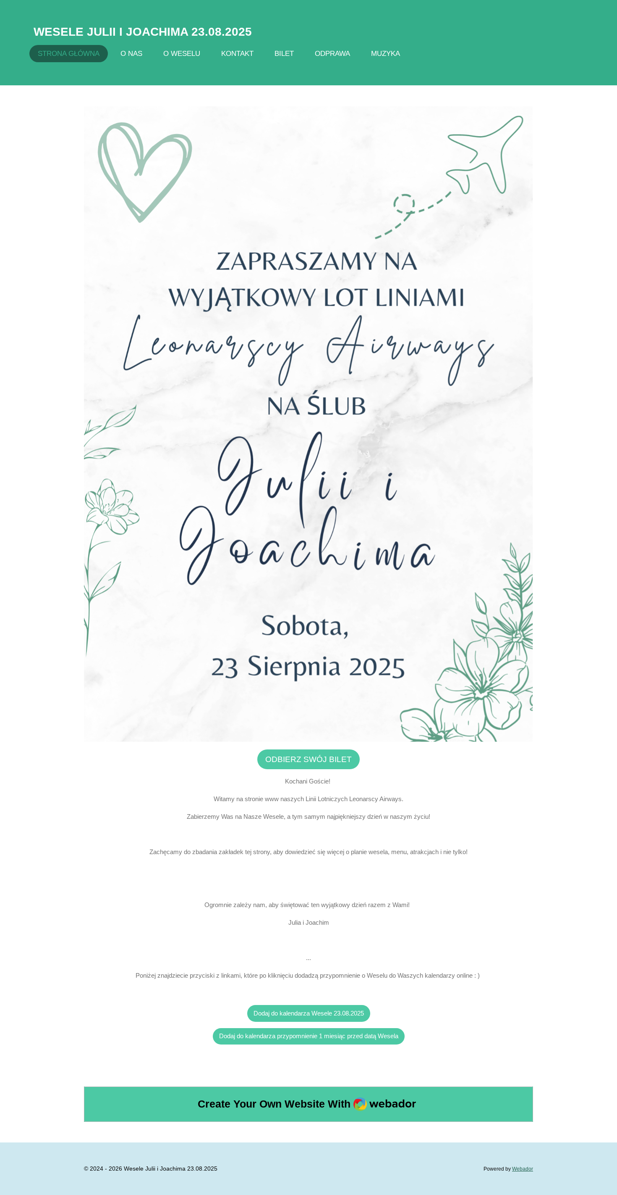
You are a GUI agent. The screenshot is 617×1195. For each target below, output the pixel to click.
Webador (522, 1168)
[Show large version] (308, 424)
